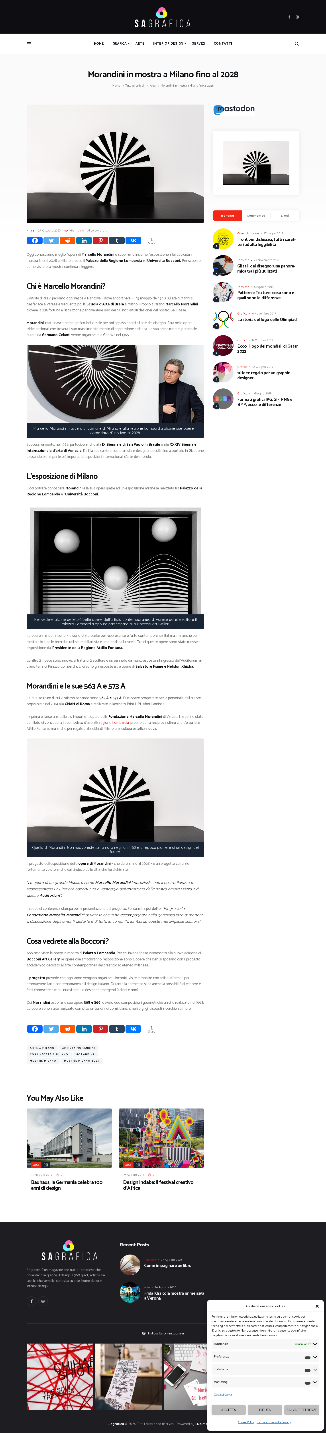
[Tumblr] (117, 240)
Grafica (242, 313)
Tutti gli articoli (135, 85)
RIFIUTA (265, 1410)
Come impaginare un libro (168, 1266)
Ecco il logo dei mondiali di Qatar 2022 (267, 349)
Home (116, 86)
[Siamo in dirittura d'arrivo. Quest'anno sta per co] (197, 1377)
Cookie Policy (246, 1422)
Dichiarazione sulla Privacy (274, 1422)
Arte (152, 86)
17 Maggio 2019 (41, 1174)
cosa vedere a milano (49, 1054)
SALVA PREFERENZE (302, 1410)
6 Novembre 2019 (264, 313)
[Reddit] (67, 240)
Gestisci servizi (223, 1394)
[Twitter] (51, 240)
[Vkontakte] (133, 240)
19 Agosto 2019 (133, 1174)
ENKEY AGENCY (206, 1424)
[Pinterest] (100, 240)
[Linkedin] (84, 240)
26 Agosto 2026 (165, 1287)
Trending (227, 215)
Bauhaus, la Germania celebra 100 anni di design (66, 1185)
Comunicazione (248, 233)
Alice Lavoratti (97, 230)
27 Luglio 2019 (273, 233)
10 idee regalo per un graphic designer (263, 376)
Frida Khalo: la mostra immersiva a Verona (174, 1296)
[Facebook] (35, 240)
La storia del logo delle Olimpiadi (267, 320)
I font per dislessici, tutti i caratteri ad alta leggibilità (266, 242)
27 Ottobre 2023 (49, 230)
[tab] (227, 215)
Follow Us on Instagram (166, 1333)
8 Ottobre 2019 (262, 340)
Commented (256, 215)
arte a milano (42, 1047)
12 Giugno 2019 (262, 366)
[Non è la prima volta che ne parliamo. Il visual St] (128, 1377)
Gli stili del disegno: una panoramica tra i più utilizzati (266, 269)
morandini (85, 1054)
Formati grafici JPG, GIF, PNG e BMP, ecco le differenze (265, 402)
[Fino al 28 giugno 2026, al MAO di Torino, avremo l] (60, 1377)
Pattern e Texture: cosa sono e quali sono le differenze (265, 296)
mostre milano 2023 (82, 1060)
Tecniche (243, 260)
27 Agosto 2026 (171, 1259)
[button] (317, 1306)
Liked (285, 215)
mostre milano (43, 1060)
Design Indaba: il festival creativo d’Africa (158, 1185)
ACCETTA (228, 1410)
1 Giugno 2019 (262, 393)
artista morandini (78, 1047)
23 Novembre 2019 (266, 260)
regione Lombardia (114, 723)
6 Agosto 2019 (264, 287)
